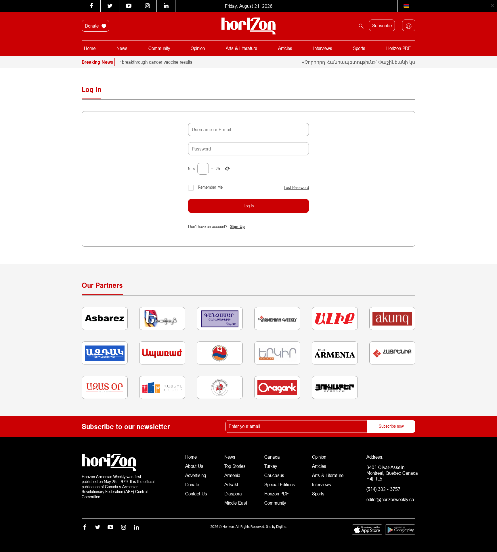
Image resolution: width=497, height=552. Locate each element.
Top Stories (235, 466)
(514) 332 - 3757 (383, 489)
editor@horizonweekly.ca (390, 499)
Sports (359, 48)
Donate (92, 25)
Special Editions (279, 484)
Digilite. (281, 526)
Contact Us (196, 493)
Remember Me (210, 187)
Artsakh (231, 484)
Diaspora (233, 493)
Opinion (198, 48)
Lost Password (296, 188)
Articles (285, 48)
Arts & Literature (241, 48)
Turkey (270, 466)
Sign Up (237, 226)
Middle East (235, 502)
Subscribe (382, 25)
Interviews (322, 48)
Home (89, 48)
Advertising (195, 475)
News (121, 48)
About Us (194, 466)
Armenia (232, 475)
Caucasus (274, 475)
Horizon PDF (398, 48)
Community (159, 48)
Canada (272, 457)
